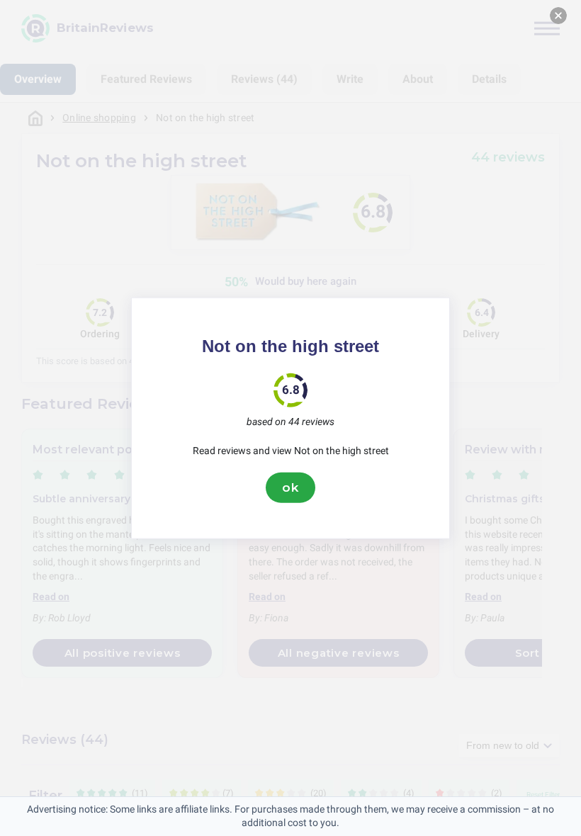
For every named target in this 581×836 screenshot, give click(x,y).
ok (290, 487)
